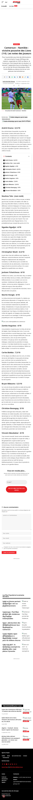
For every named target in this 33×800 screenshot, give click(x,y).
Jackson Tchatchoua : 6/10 (12, 172)
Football (16, 44)
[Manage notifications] (3, 796)
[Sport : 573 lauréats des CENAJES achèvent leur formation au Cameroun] (26, 626)
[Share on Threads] (20, 77)
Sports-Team (5, 767)
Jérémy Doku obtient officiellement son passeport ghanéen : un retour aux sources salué (11, 739)
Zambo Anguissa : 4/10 (11, 178)
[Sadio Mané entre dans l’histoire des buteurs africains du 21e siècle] (27, 719)
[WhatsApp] (16, 764)
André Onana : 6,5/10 (11, 160)
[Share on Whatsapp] (12, 77)
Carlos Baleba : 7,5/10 (11, 181)
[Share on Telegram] (17, 77)
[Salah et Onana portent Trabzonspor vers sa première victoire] (26, 604)
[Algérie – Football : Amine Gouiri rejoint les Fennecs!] (27, 729)
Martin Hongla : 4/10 (11, 175)
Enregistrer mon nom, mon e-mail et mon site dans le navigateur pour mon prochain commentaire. (17, 547)
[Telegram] (14, 764)
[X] (4, 764)
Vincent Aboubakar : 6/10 (13, 190)
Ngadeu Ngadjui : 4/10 (11, 166)
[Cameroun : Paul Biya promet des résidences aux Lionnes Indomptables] (26, 615)
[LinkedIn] (13, 764)
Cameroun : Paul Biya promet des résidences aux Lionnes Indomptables (11, 615)
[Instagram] (9, 764)
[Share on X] (9, 77)
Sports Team (6, 752)
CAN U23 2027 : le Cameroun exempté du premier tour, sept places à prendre (11, 648)
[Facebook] (2, 764)
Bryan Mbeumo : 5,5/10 (12, 184)
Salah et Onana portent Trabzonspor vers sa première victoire (11, 603)
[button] (3, 2)
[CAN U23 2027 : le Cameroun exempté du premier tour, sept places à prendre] (26, 648)
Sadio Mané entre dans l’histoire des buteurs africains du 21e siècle (11, 719)
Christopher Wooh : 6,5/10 (12, 169)
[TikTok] (11, 764)
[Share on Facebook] (7, 77)
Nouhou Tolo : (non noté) (12, 163)
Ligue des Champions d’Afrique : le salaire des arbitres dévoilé (11, 710)
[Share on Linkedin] (15, 77)
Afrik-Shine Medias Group (16, 767)
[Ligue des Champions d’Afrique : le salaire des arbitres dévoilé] (27, 711)
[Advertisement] (16, 25)
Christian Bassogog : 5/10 (13, 187)
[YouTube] (6, 764)
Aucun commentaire (9, 83)
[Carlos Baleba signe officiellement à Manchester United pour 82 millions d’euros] (26, 637)
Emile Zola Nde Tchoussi (9, 81)
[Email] (22, 77)
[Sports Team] (16, 2)
